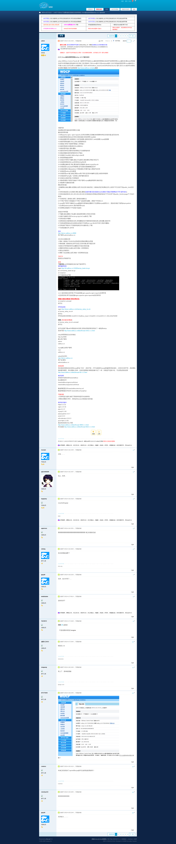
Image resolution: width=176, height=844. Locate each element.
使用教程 (78, 18)
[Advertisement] (97, 54)
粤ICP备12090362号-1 (113, 839)
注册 (122, 1)
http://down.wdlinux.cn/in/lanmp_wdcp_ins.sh (76, 309)
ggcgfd (43, 574)
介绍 (51, 18)
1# (62, 625)
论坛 (106, 9)
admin (43, 41)
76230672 (44, 621)
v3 (82, 441)
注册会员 (43, 489)
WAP (135, 839)
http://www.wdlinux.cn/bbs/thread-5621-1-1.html (79, 427)
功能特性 (55, 18)
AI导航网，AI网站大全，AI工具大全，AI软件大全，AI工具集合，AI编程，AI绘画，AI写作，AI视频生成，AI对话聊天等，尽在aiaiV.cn (96, 445)
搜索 (134, 9)
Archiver (130, 839)
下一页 (131, 36)
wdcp (81, 44)
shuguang (44, 667)
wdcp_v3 (85, 44)
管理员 (43, 53)
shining (43, 549)
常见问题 (73, 18)
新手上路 (43, 561)
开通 (77, 24)
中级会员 (43, 462)
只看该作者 (78, 41)
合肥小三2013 (45, 641)
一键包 (90, 44)
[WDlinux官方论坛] (46, 8)
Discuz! (48, 839)
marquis (43, 450)
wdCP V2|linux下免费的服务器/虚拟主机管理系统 (67, 12)
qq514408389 (45, 471)
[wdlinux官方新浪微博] (132, 1)
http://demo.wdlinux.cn (65, 358)
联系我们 (124, 839)
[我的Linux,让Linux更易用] (99, 839)
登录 (126, 1)
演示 (69, 18)
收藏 (93, 434)
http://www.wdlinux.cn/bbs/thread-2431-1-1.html (79, 330)
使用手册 (124, 18)
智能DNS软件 (125, 9)
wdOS (88, 441)
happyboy (44, 499)
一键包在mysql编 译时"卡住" (120, 24)
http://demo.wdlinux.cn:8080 (67, 233)
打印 (102, 41)
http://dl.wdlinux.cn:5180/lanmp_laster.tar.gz (76, 268)
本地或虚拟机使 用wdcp (94, 24)
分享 (99, 434)
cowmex (43, 766)
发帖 (62, 36)
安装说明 (65, 18)
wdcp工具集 (99, 441)
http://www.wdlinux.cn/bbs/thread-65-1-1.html (72, 372)
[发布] (60, 57)
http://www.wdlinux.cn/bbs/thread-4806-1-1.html (73, 425)
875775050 (44, 693)
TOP (132, 467)
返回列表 (111, 36)
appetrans (44, 528)
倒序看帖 (117, 41)
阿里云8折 (99, 9)
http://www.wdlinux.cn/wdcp (86, 68)
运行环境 (60, 18)
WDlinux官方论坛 (46, 12)
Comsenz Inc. (49, 841)
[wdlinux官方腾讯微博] (135, 1)
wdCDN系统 (114, 9)
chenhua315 (44, 792)
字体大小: (107, 41)
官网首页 (90, 9)
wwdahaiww (44, 596)
